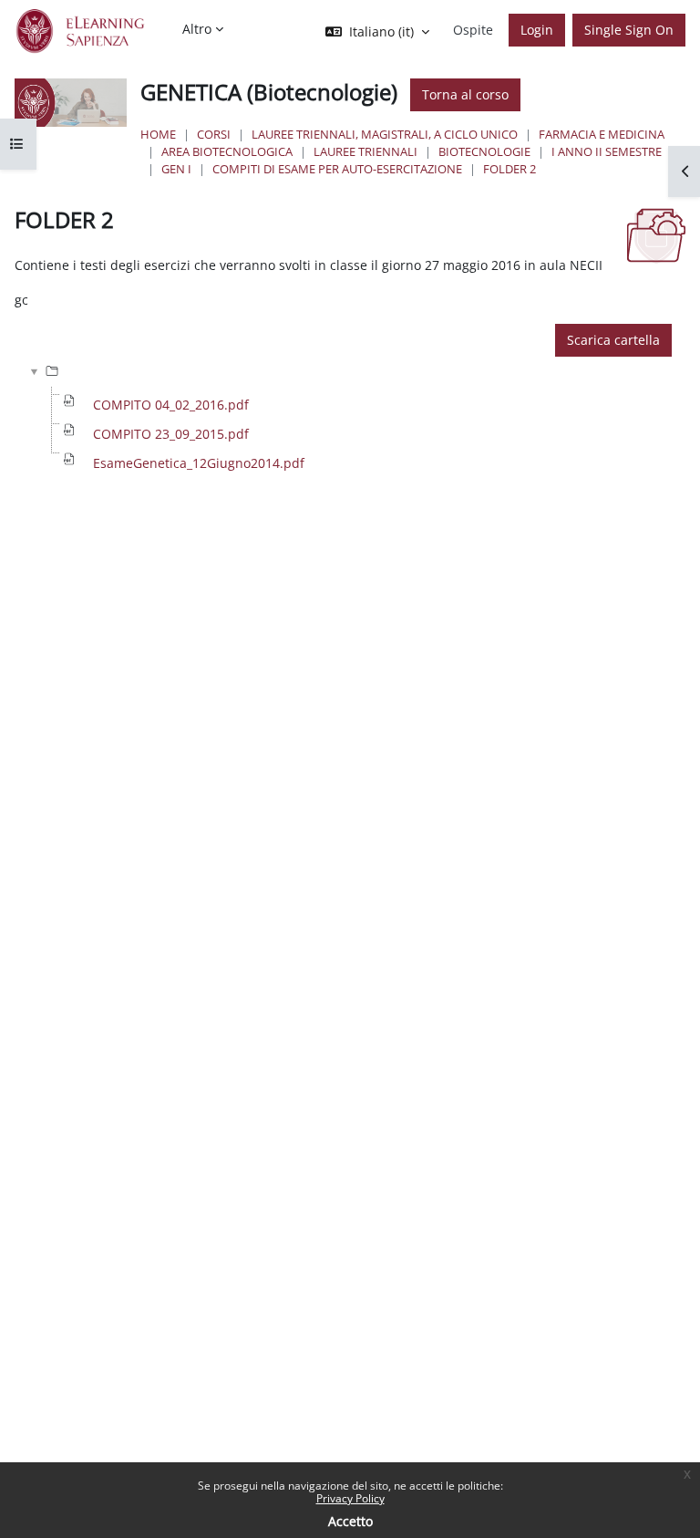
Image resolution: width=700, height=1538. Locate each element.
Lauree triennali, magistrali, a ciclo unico (385, 134)
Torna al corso (465, 94)
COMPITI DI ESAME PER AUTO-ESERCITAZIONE (337, 169)
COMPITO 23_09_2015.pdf (171, 433)
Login (536, 29)
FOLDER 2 (509, 169)
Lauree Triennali (365, 151)
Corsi (214, 134)
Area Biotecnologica (227, 151)
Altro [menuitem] (196, 28)
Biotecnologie (484, 151)
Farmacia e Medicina (601, 134)
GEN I (176, 169)
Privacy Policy (350, 1498)
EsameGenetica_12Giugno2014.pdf (198, 463)
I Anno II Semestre (606, 151)
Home (158, 134)
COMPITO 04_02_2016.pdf (171, 404)
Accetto (350, 1521)
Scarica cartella (613, 339)
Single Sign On (629, 29)
